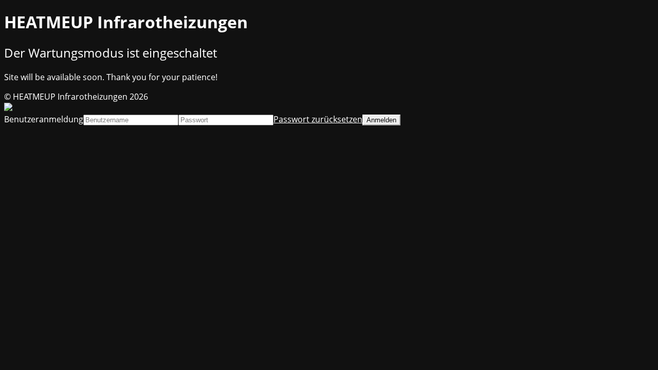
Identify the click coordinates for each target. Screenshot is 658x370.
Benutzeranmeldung (43, 119)
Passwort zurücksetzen (317, 119)
